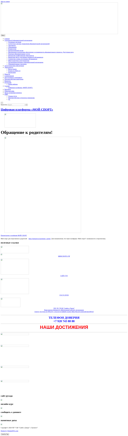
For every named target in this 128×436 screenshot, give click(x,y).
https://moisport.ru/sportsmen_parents (40, 238)
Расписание (12, 72)
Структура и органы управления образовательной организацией (29, 44)
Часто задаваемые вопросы (13, 93)
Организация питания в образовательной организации (25, 62)
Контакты (7, 89)
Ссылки (7, 86)
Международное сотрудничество (18, 60)
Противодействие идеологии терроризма (21, 98)
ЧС (9, 99)
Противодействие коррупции (13, 79)
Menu (2, 35)
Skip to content (5, 1)
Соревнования (9, 76)
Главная (7, 38)
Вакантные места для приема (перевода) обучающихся (25, 57)
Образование (12, 47)
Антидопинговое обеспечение (14, 66)
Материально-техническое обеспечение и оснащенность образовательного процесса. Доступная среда (41, 52)
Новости (7, 74)
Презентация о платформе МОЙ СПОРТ (14, 235)
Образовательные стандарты (17, 64)
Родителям (7, 82)
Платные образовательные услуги (19, 54)
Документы (12, 45)
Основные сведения (14, 42)
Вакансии (7, 81)
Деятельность (8, 67)
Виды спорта (12, 69)
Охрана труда (12, 96)
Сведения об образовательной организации (18, 40)
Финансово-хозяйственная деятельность (21, 55)
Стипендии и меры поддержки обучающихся (22, 59)
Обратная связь (9, 91)
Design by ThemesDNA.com (9, 431)
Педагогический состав (15, 50)
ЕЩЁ (6, 94)
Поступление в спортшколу (13, 77)
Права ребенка (13, 84)
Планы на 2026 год (14, 71)
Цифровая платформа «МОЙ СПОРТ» (20, 87)
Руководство (12, 49)
